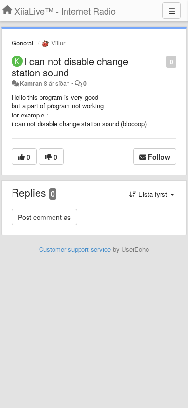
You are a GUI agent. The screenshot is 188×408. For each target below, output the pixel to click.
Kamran (31, 83)
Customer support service (75, 249)
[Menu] (171, 10)
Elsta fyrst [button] (152, 194)
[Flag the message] (161, 61)
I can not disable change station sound (70, 66)
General (22, 42)
